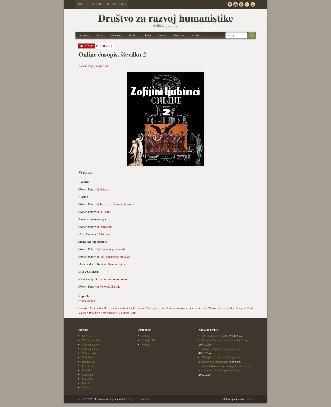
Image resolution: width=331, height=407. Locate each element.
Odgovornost (215, 308)
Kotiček (86, 370)
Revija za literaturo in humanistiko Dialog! (225, 340)
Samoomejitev (116, 264)
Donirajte (87, 387)
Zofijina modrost (91, 344)
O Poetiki (105, 212)
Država (104, 189)
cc (79, 399)
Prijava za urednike (138, 399)
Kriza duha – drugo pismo (111, 279)
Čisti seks (105, 234)
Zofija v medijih (91, 340)
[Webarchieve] (241, 4)
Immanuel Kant (185, 308)
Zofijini (82, 4)
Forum (162, 35)
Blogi (148, 35)
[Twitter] (253, 4)
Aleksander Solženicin (103, 308)
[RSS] (230, 4)
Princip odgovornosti (112, 249)
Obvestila (87, 336)
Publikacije (88, 362)
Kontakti (116, 35)
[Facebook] (247, 4)
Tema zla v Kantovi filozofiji (117, 204)
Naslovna (84, 35)
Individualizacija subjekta (115, 256)
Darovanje (106, 227)
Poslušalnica (88, 357)
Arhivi (195, 35)
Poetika (93, 313)
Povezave (179, 35)
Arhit (250, 399)
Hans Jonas (166, 308)
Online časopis (87, 301)
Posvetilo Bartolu (110, 286)
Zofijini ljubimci (99, 65)
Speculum (87, 374)
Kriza (201, 308)
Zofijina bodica (90, 349)
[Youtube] (235, 4)
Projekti (133, 35)
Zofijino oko (89, 353)
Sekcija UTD (100, 4)
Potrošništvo (108, 313)
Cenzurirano (88, 366)
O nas (100, 35)
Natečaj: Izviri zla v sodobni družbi (221, 349)
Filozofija (150, 308)
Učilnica (119, 4)
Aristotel (125, 308)
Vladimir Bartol (127, 313)
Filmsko (86, 383)
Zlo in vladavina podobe (215, 336)
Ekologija (87, 379)
